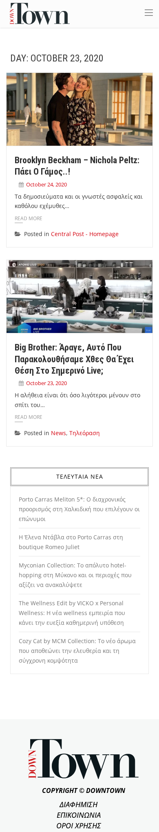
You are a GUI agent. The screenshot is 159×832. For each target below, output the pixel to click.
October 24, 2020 (46, 184)
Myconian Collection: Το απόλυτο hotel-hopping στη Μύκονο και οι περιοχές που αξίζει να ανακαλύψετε (75, 575)
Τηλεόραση (84, 433)
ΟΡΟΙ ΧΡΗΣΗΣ (78, 825)
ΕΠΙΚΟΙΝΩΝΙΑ (79, 815)
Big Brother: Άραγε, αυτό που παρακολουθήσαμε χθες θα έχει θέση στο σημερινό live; (74, 359)
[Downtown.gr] (40, 13)
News (58, 433)
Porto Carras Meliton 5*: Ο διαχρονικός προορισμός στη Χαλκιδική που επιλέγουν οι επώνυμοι (79, 509)
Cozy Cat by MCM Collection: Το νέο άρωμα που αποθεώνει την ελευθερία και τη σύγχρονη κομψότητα (77, 650)
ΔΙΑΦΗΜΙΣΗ (78, 804)
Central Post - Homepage (85, 234)
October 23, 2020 (46, 383)
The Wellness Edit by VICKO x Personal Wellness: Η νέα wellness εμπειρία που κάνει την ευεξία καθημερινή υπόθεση (72, 612)
